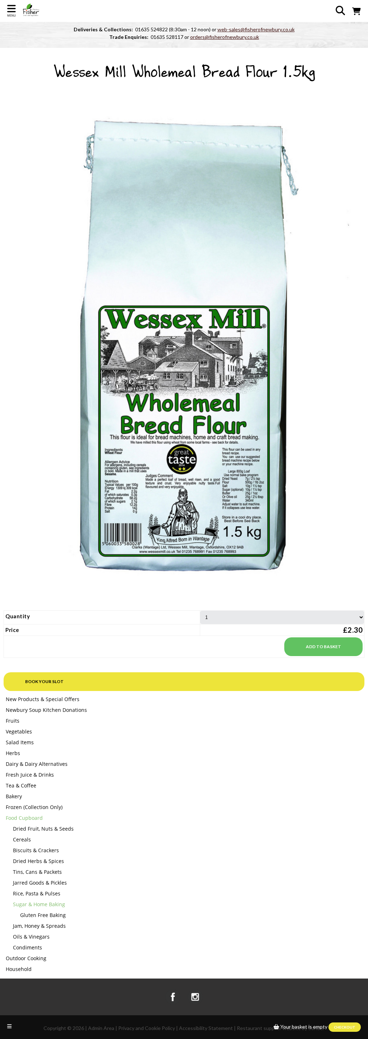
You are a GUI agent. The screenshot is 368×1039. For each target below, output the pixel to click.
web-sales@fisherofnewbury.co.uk (256, 29)
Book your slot (44, 681)
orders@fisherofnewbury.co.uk (224, 37)
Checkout (344, 1027)
